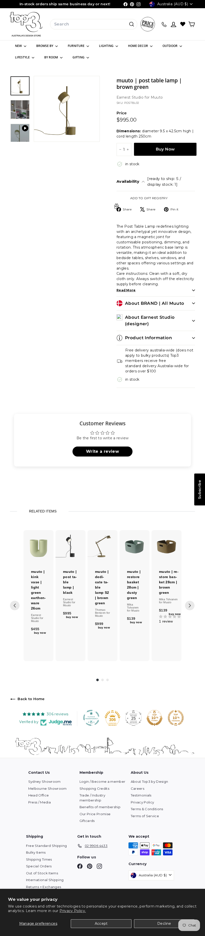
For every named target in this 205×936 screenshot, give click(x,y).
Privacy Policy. (73, 911)
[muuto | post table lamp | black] (71, 545)
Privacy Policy (142, 802)
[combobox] (93, 24)
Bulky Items (36, 852)
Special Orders (39, 866)
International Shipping (45, 880)
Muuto (157, 97)
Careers (137, 788)
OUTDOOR (170, 46)
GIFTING (78, 57)
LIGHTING (106, 46)
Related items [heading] (42, 511)
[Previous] (15, 605)
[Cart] (191, 24)
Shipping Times (39, 859)
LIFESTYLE (22, 57)
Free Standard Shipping (46, 846)
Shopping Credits (95, 788)
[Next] (189, 605)
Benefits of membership (100, 807)
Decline (164, 923)
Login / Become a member (103, 781)
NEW (18, 46)
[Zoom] (67, 109)
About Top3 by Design (149, 781)
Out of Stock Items (42, 873)
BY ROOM (51, 57)
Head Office (38, 795)
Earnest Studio (130, 97)
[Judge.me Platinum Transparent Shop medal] (91, 718)
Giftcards (87, 821)
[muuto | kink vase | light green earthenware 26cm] (39, 545)
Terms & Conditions (147, 809)
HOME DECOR (138, 46)
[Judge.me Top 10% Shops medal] (154, 718)
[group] (38, 595)
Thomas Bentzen (100, 611)
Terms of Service (145, 816)
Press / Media (39, 802)
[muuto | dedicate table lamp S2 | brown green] (103, 545)
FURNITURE (76, 46)
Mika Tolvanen (133, 606)
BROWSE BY (45, 46)
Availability (148, 181)
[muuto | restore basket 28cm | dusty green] (135, 545)
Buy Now (165, 149)
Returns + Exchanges (43, 887)
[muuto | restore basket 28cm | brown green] (167, 545)
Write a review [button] (102, 451)
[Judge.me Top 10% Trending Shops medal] (176, 718)
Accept (101, 923)
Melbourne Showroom (47, 788)
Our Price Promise (95, 814)
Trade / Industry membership (93, 797)
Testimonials (141, 795)
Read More (126, 290)
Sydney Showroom (44, 781)
